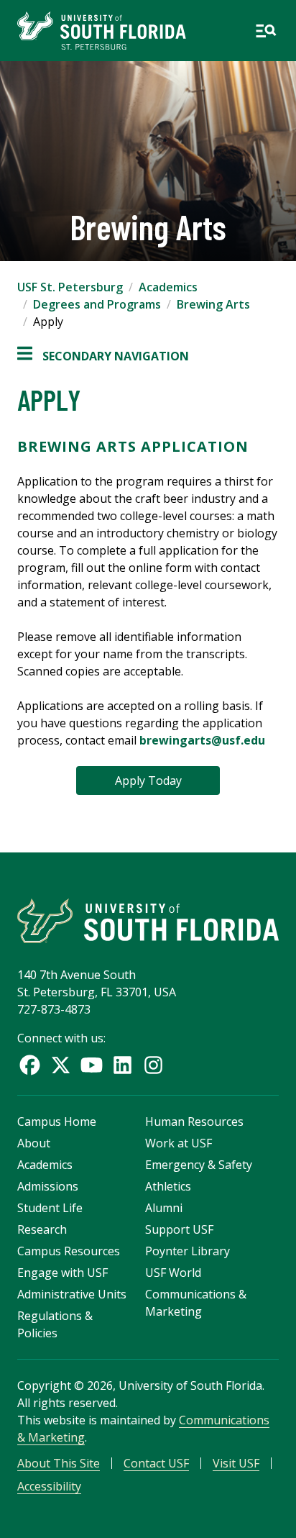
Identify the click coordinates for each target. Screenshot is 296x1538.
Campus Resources (68, 1251)
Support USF (179, 1229)
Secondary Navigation (103, 356)
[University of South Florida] (148, 920)
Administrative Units (71, 1294)
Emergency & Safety (198, 1165)
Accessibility (49, 1486)
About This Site (58, 1463)
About (33, 1143)
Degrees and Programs (97, 304)
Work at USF (178, 1143)
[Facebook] (29, 1065)
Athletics (168, 1186)
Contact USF (156, 1463)
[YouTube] (91, 1065)
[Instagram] (153, 1065)
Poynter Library (187, 1251)
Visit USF (236, 1463)
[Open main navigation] (266, 31)
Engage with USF (62, 1272)
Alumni (163, 1208)
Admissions (47, 1186)
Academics (168, 287)
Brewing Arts (213, 304)
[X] (60, 1065)
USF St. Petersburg (70, 287)
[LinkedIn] (122, 1065)
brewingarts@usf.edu (202, 740)
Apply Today (148, 780)
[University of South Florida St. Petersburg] (101, 31)
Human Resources (194, 1121)
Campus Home (56, 1121)
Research (42, 1229)
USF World (173, 1272)
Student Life (50, 1208)
